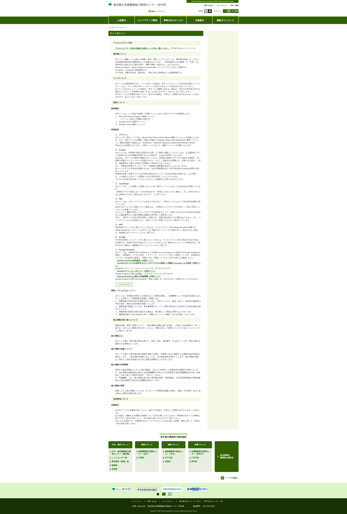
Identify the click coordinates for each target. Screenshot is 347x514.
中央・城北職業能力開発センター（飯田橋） (121, 452)
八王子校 (195, 457)
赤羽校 (114, 469)
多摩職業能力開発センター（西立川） (200, 452)
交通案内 (199, 20)
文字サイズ (218, 11)
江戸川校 (168, 457)
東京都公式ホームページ (188, 501)
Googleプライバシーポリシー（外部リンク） (136, 271)
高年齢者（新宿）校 (120, 461)
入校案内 (121, 20)
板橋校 (114, 465)
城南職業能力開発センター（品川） (147, 452)
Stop (170, 494)
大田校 (141, 457)
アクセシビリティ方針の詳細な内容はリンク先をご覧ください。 (142, 48)
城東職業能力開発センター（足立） (174, 452)
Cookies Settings (124, 284)
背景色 (200, 11)
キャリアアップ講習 (147, 20)
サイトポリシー (168, 501)
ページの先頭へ (232, 478)
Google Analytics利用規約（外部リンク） (135, 260)
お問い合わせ (208, 5)
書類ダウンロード (225, 20)
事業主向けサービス (173, 20)
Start (164, 494)
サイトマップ (222, 5)
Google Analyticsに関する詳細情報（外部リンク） (139, 276)
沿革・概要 (234, 5)
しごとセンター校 (119, 457)
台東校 (168, 461)
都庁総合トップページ (156, 11)
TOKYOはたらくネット (211, 501)
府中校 (194, 461)
